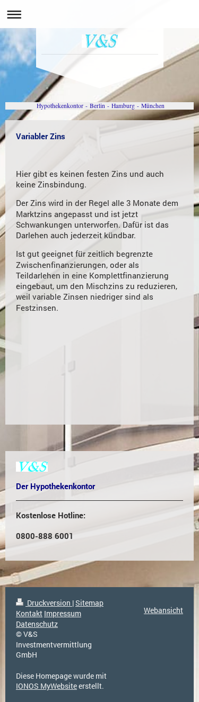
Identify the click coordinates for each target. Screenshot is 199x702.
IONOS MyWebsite (46, 686)
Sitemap (89, 603)
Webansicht (163, 610)
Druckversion (48, 603)
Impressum (62, 613)
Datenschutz (37, 624)
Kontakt (29, 613)
